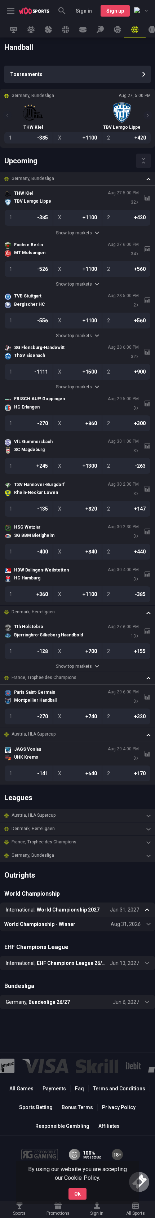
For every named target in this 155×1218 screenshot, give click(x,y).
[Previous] (7, 115)
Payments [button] (54, 1088)
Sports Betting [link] (36, 1107)
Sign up (115, 11)
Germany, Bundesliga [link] (33, 178)
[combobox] (141, 11)
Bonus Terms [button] (77, 1107)
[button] (77, 178)
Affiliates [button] (109, 1126)
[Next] (147, 115)
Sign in (84, 11)
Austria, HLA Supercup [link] (34, 734)
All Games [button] (21, 1088)
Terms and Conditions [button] (119, 1088)
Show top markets (74, 232)
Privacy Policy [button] (119, 1107)
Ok (77, 1194)
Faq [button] (79, 1088)
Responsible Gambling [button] (62, 1126)
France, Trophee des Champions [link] (44, 677)
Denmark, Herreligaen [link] (33, 611)
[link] (34, 11)
